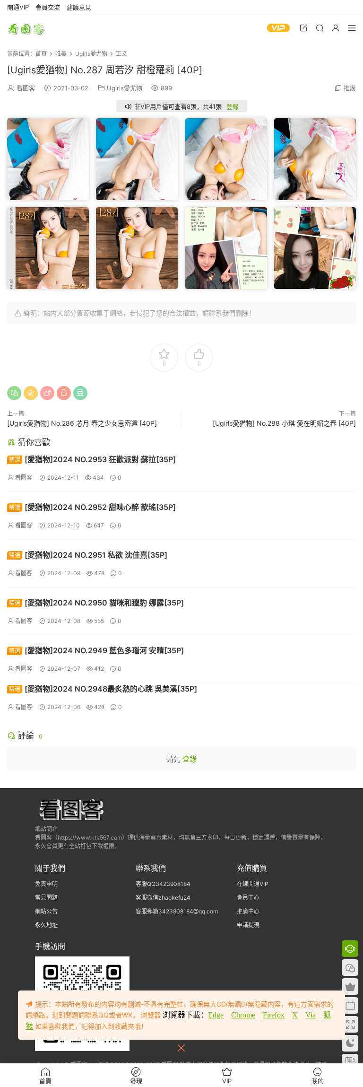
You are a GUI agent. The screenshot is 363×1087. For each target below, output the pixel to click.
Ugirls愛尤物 (124, 88)
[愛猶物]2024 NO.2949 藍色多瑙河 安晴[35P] (96, 650)
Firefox (274, 1015)
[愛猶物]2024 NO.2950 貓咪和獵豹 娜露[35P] (96, 602)
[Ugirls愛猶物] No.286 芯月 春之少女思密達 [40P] (82, 423)
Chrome (243, 1015)
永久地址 (46, 925)
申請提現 (248, 925)
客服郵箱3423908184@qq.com (177, 911)
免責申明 (46, 883)
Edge (216, 1015)
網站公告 (46, 911)
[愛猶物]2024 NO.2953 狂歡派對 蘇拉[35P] (92, 459)
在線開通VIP (252, 883)
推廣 (350, 88)
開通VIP (18, 7)
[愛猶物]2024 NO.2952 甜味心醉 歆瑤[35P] (92, 507)
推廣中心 (248, 911)
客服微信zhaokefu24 (163, 897)
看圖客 (26, 28)
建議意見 (79, 7)
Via (310, 1015)
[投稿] (303, 27)
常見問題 (46, 897)
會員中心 (248, 897)
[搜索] (319, 27)
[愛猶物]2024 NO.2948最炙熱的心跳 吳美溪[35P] (103, 688)
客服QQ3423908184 (163, 883)
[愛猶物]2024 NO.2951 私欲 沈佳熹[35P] (88, 555)
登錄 (232, 106)
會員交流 (47, 7)
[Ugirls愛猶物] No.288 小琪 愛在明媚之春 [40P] (284, 423)
